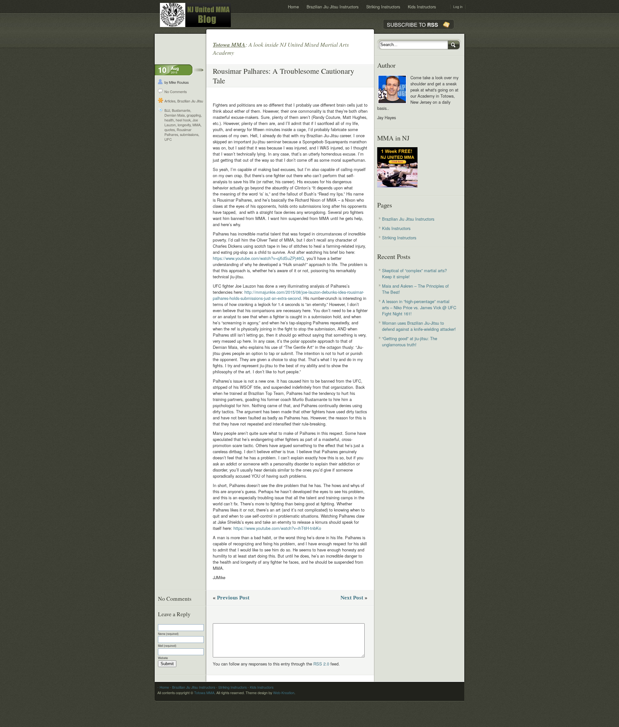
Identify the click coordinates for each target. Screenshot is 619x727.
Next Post (351, 598)
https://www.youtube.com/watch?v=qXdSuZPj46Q (258, 258)
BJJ (167, 110)
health (169, 120)
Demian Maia (174, 115)
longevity (184, 124)
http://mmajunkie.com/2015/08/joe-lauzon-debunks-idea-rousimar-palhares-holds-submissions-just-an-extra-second (288, 295)
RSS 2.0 (321, 664)
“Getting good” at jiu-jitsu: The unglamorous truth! (409, 341)
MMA (196, 124)
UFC (168, 139)
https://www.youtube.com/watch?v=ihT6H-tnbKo (277, 528)
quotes (169, 129)
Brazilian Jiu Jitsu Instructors (333, 7)
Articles (169, 101)
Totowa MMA (204, 692)
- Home (163, 687)
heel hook (183, 120)
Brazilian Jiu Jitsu (190, 101)
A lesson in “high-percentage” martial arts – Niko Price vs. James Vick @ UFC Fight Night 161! (419, 307)
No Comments (175, 91)
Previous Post (233, 598)
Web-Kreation (283, 692)
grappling (194, 115)
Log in (458, 7)
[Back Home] (195, 15)
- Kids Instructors (260, 687)
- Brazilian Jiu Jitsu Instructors (192, 687)
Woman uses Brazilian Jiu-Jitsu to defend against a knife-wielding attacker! (419, 326)
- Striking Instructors (231, 687)
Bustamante (181, 110)
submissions (189, 134)
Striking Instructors (383, 7)
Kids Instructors (422, 7)
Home (293, 7)
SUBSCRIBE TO (412, 24)
